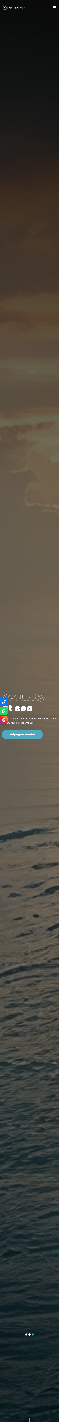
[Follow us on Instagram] (4, 720)
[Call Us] (4, 702)
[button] (26, 1334)
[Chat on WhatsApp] (4, 711)
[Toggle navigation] (54, 7)
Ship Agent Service (22, 734)
